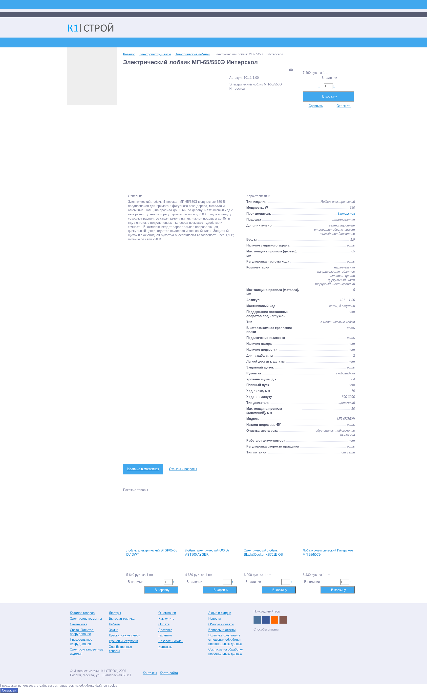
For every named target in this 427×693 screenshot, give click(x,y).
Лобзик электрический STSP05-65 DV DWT (151, 552)
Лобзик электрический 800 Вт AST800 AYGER (207, 552)
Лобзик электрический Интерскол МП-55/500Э (328, 552)
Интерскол (346, 213)
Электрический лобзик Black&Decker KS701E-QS (263, 552)
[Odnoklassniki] (274, 620)
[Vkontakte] (257, 620)
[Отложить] (137, 589)
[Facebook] (266, 620)
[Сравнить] (129, 589)
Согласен (9, 690)
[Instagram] (283, 620)
